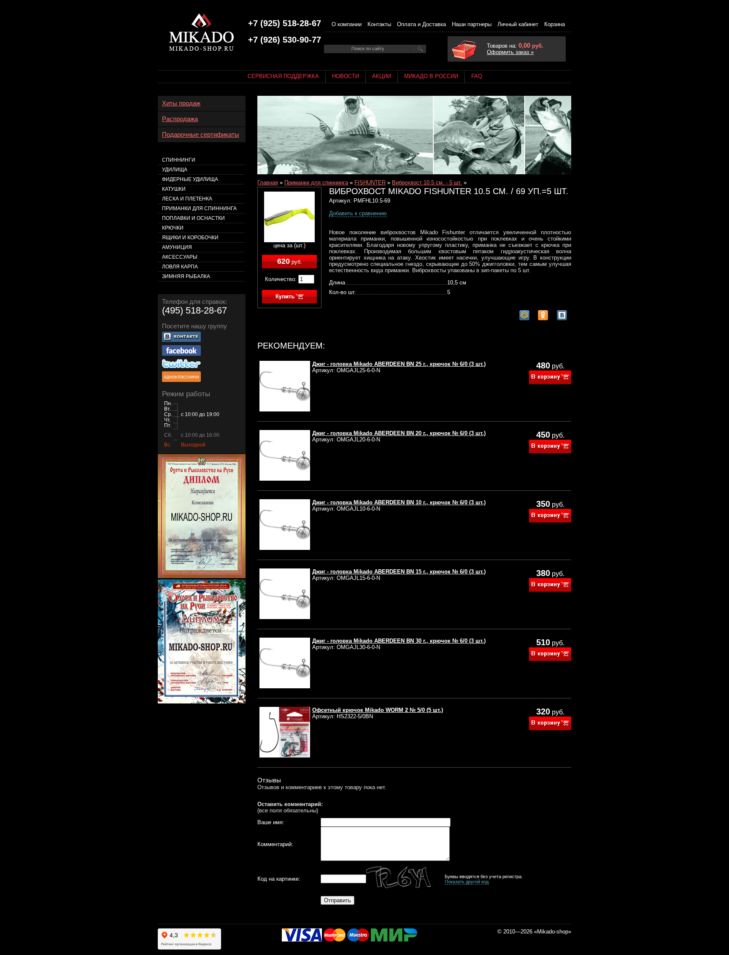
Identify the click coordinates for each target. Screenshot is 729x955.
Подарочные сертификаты (200, 134)
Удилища (174, 169)
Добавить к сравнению (358, 213)
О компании (347, 24)
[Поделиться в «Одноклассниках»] (543, 315)
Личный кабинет (517, 24)
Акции (381, 76)
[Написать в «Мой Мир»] (524, 315)
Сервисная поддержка (283, 76)
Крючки (173, 227)
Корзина (554, 24)
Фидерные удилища (190, 179)
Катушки (174, 189)
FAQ (476, 76)
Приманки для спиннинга (316, 182)
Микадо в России (431, 76)
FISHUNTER (370, 182)
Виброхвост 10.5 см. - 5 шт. (427, 182)
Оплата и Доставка (421, 24)
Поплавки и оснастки (193, 218)
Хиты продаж (181, 103)
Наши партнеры (471, 24)
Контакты (379, 24)
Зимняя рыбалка (186, 276)
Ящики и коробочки (190, 237)
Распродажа (180, 119)
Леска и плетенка (187, 198)
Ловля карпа (180, 266)
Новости (345, 76)
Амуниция (177, 247)
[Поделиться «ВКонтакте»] (562, 315)
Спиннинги (178, 159)
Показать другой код (467, 881)
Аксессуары (179, 257)
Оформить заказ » (510, 52)
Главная (267, 182)
